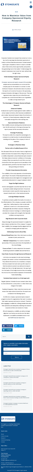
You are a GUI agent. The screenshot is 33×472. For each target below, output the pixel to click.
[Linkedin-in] (31, 6)
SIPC (2, 467)
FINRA (30, 466)
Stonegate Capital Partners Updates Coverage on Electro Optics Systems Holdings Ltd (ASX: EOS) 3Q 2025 (16, 397)
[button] (30, 2)
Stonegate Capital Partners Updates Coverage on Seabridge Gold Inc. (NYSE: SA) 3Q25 (14, 390)
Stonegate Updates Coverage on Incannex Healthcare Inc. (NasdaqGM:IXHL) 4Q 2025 (15, 404)
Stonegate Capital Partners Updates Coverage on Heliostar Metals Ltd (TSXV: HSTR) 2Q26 (14, 383)
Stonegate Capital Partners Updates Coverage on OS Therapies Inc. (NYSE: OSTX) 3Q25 (15, 376)
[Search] (29, 337)
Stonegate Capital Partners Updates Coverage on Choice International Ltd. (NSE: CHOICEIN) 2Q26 (16, 370)
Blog (16, 11)
